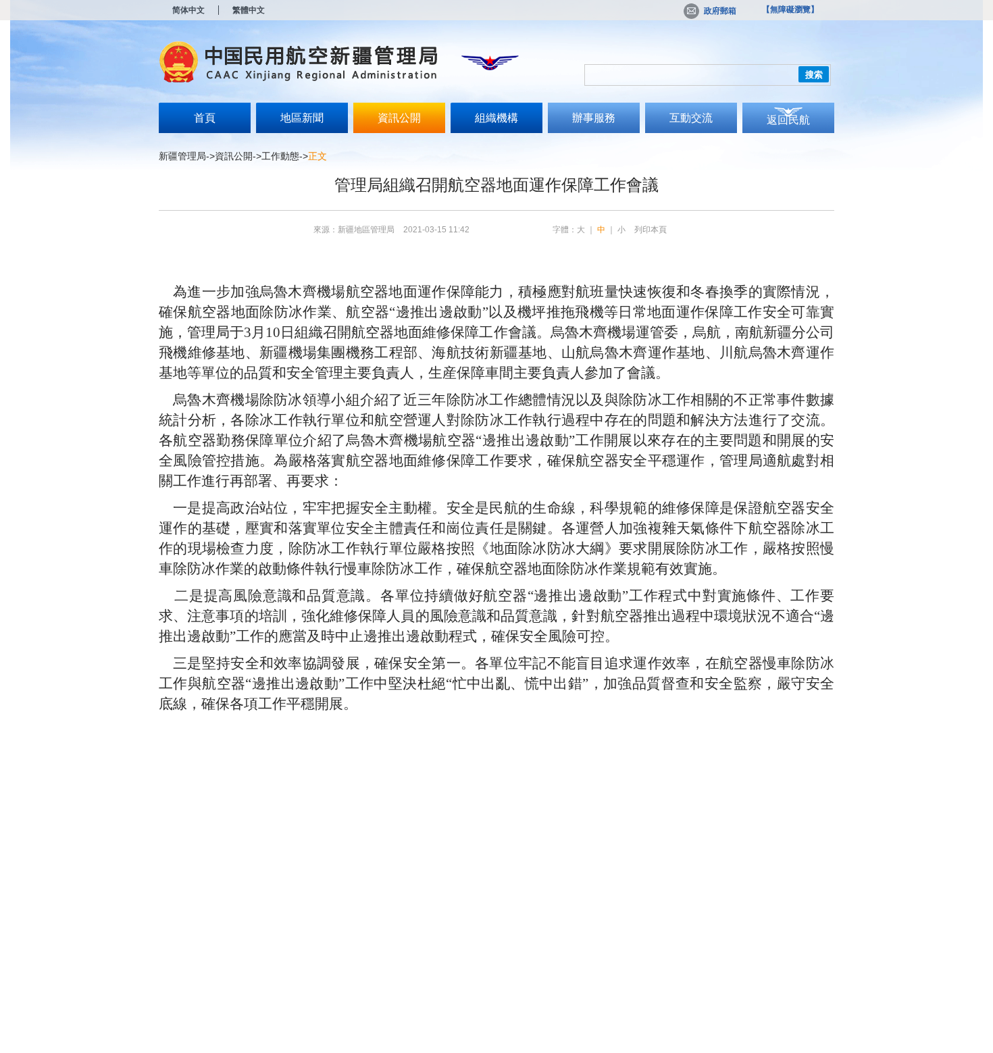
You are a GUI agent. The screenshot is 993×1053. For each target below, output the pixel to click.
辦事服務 (593, 118)
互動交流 (691, 118)
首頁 (204, 118)
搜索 (814, 75)
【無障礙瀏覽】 (790, 9)
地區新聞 (302, 118)
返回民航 (788, 120)
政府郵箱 (720, 11)
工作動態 (280, 156)
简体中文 (188, 10)
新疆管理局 (182, 156)
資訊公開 (399, 118)
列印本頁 (650, 229)
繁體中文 (248, 10)
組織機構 (496, 118)
